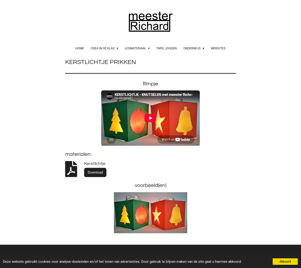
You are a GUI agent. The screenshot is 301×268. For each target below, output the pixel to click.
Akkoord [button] (285, 261)
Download (95, 172)
